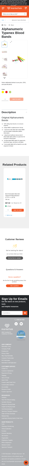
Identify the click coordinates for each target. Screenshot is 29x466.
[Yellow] (3, 92)
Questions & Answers (14, 269)
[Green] (10, 92)
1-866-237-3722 (20, 319)
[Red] (6, 92)
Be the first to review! (14, 258)
